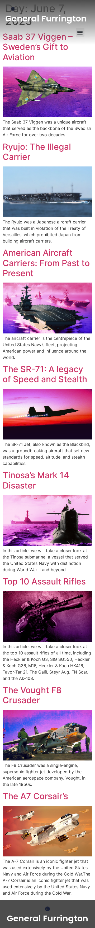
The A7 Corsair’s (35, 796)
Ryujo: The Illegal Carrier (37, 152)
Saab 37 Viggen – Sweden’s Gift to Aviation (38, 47)
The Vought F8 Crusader (32, 695)
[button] (80, 32)
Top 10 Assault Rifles (44, 581)
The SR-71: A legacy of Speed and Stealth (45, 374)
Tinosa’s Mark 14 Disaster (36, 480)
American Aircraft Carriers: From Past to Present (46, 263)
